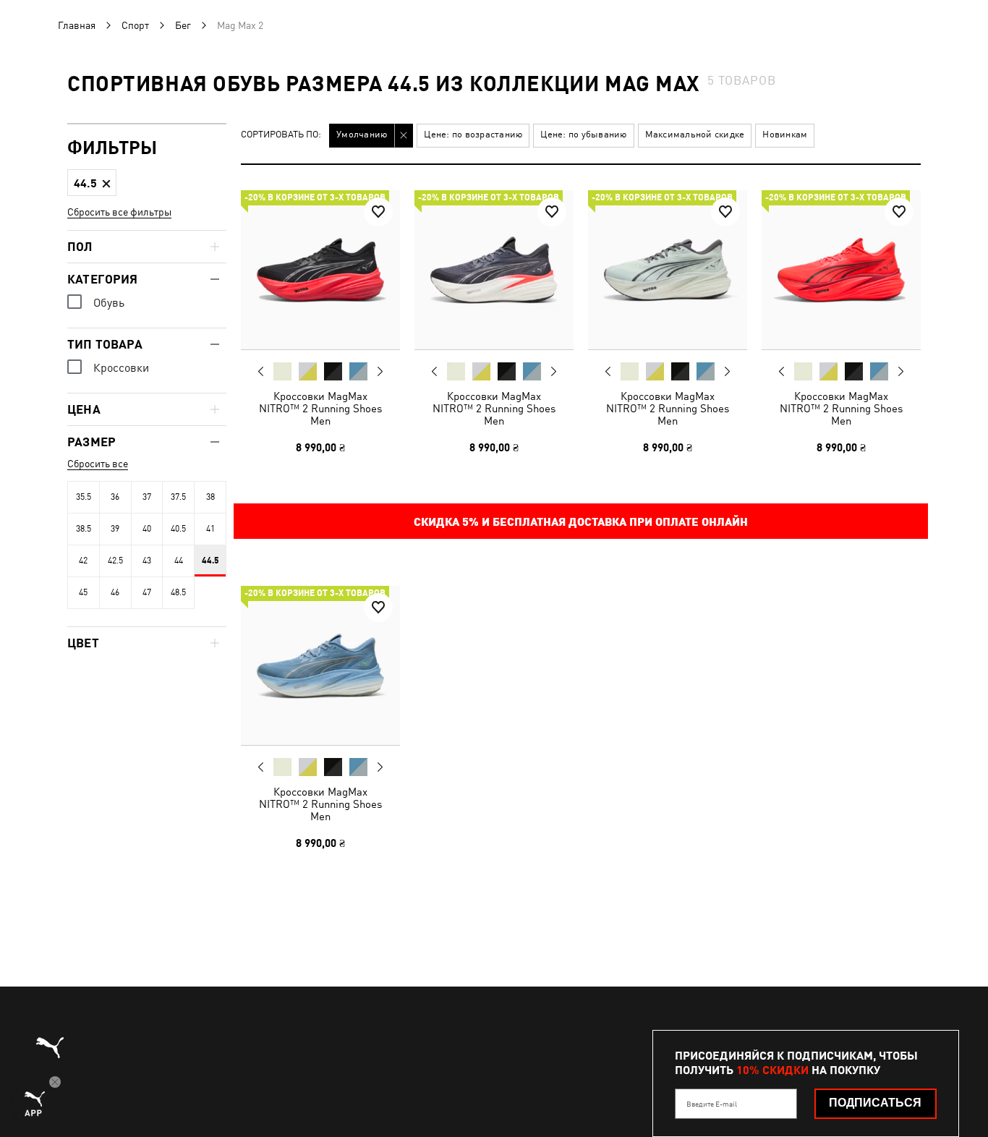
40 (146, 529)
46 (115, 592)
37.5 (178, 497)
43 (146, 560)
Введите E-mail (711, 1103)
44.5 (210, 560)
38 (210, 497)
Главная (76, 25)
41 (210, 529)
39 (115, 529)
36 (115, 497)
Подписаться (875, 1102)
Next (379, 371)
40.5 (178, 529)
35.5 (83, 497)
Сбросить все (97, 463)
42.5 (115, 560)
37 (146, 497)
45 (83, 592)
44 (178, 560)
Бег (183, 25)
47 (146, 592)
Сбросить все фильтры (119, 212)
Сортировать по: (281, 135)
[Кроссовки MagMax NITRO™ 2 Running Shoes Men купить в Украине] (320, 269)
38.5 (83, 529)
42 (83, 560)
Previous (261, 371)
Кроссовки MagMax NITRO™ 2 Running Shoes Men (320, 408)
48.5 (178, 592)
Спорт (135, 25)
